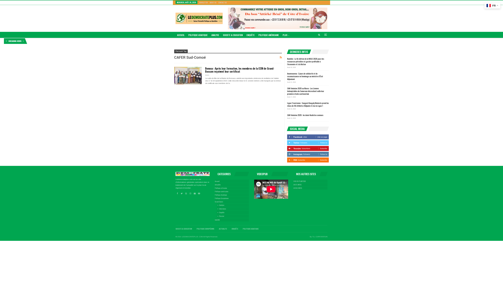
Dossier (221, 216)
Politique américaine (268, 35)
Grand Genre (219, 201)
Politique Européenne (222, 198)
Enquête (251, 35)
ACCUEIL (181, 35)
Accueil (217, 181)
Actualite (218, 184)
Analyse (215, 35)
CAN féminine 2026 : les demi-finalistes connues (305, 115)
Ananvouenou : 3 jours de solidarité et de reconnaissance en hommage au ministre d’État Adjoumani (305, 76)
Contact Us (222, 2)
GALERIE (217, 220)
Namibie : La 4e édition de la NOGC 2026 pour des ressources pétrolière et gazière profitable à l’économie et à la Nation (70, 41)
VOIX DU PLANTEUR (299, 181)
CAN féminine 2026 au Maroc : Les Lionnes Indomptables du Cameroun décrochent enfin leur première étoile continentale (305, 91)
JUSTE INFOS (297, 184)
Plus (285, 35)
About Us (213, 2)
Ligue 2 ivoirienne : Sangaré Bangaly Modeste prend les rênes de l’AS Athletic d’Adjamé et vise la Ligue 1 (308, 104)
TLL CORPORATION (319, 237)
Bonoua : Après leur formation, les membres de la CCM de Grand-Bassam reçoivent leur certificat (239, 69)
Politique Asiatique (198, 35)
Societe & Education (233, 35)
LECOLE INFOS (297, 188)
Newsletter (203, 2)
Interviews (222, 208)
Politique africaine (221, 188)
